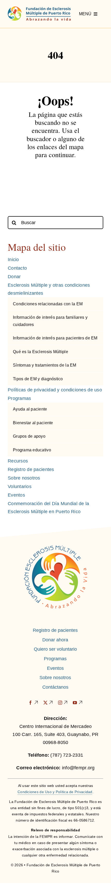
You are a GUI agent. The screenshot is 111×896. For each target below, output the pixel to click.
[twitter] (48, 702)
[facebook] (33, 702)
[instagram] (63, 702)
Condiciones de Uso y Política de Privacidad (55, 792)
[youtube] (77, 702)
